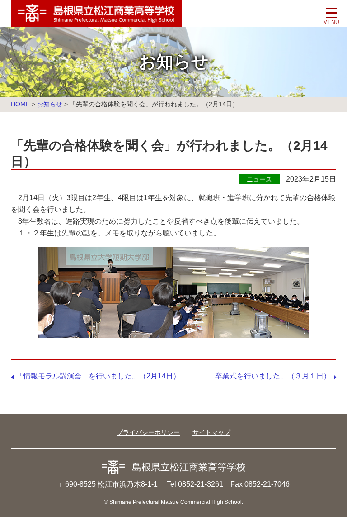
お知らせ (49, 104)
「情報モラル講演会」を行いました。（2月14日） (98, 376)
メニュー (331, 16)
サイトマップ (211, 432)
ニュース (259, 179)
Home (20, 104)
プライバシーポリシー (148, 432)
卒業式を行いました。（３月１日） (273, 376)
